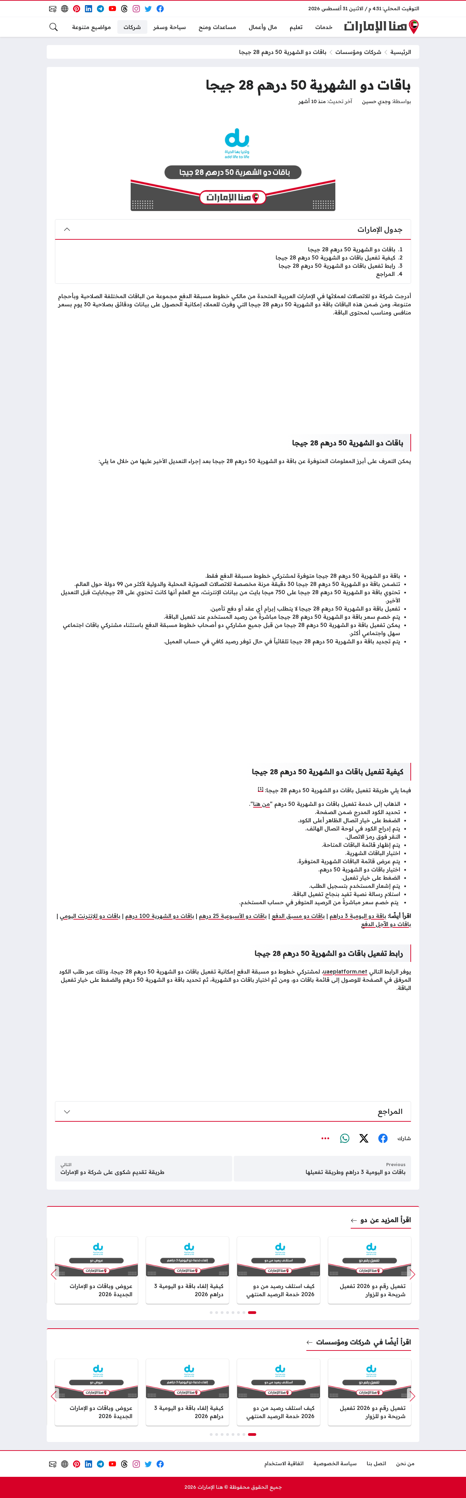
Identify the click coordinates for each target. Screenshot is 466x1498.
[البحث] (53, 27)
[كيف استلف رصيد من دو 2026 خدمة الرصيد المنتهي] (278, 1270)
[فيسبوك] (382, 1139)
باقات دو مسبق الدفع (298, 915)
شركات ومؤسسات (358, 51)
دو (364, 1220)
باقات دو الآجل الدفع (386, 924)
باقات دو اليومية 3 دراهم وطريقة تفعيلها (356, 1171)
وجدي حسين (376, 101)
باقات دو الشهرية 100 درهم (159, 915)
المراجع (389, 273)
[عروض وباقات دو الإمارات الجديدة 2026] (96, 1270)
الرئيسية (400, 51)
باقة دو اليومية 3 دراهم (358, 915)
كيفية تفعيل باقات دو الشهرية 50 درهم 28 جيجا (339, 257)
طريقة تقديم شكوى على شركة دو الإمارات (112, 1171)
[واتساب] (344, 1139)
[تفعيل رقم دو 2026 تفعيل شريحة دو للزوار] (369, 1270)
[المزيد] (325, 1139)
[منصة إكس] (363, 1139)
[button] (252, 1312)
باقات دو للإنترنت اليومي (90, 915)
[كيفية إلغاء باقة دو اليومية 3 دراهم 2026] (187, 1270)
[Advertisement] (233, 370)
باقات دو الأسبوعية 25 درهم (233, 915)
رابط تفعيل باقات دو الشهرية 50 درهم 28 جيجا (341, 265)
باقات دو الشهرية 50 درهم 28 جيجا (355, 249)
